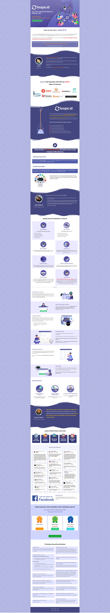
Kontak (58, 610)
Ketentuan (55, 610)
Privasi (52, 610)
